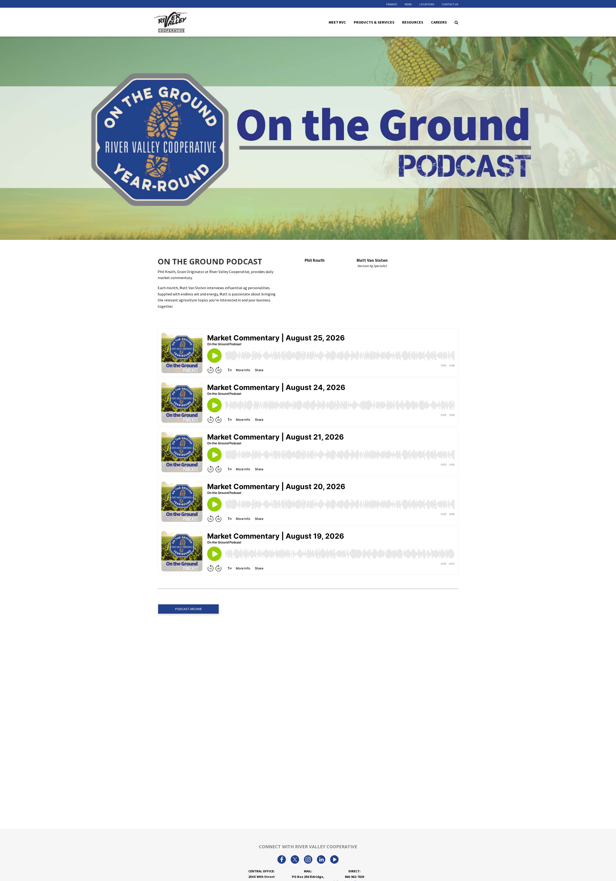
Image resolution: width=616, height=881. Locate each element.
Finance (391, 4)
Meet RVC (337, 21)
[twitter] (295, 860)
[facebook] (281, 860)
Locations (426, 4)
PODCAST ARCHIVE (188, 609)
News (408, 4)
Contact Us (450, 4)
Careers (439, 21)
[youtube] (334, 860)
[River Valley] (184, 22)
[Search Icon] (456, 22)
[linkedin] (321, 860)
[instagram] (308, 860)
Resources (412, 21)
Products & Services (374, 21)
